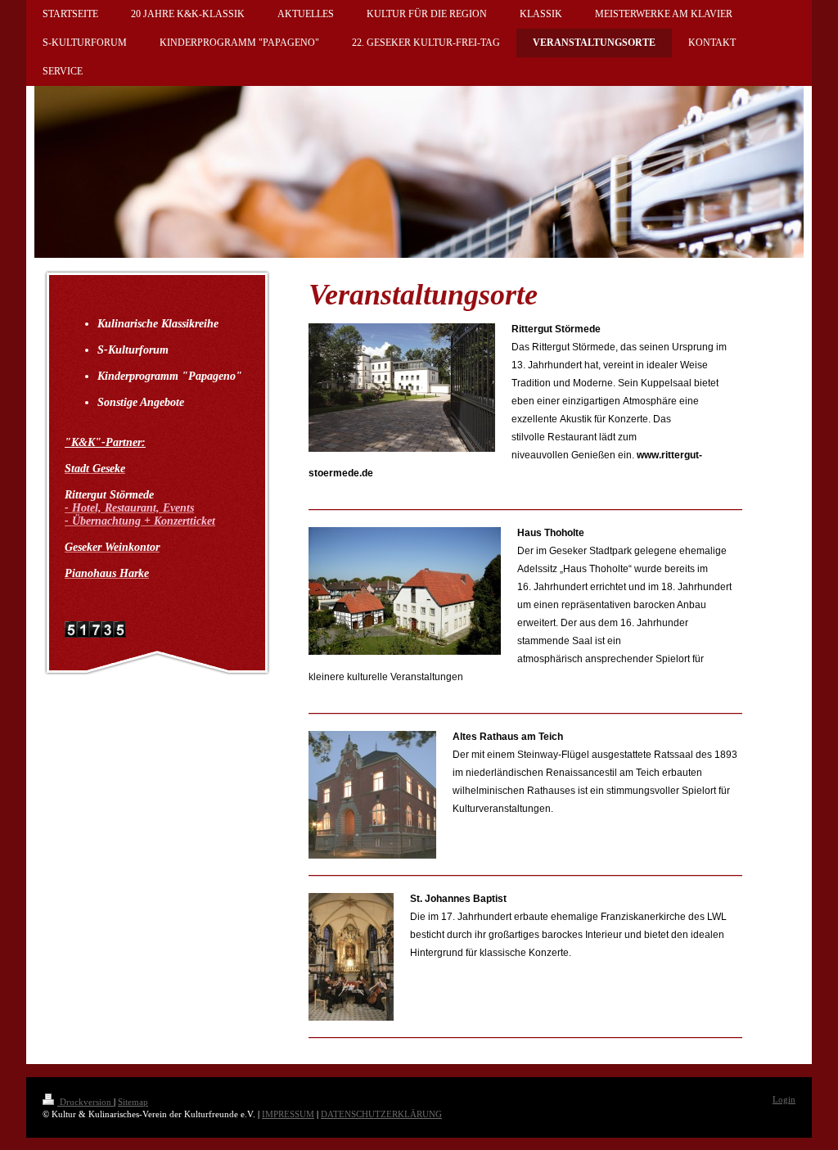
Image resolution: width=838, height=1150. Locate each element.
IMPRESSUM (288, 1114)
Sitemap (133, 1102)
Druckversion (85, 1102)
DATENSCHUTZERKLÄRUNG (381, 1114)
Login (784, 1099)
